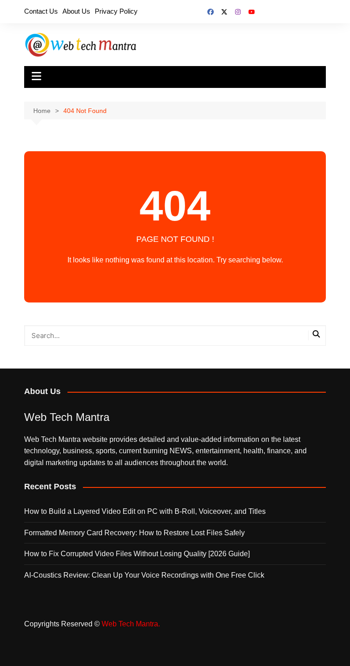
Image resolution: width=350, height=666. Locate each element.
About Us (76, 11)
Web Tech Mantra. (131, 624)
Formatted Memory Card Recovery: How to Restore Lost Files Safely (134, 533)
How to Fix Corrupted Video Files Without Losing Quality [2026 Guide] (137, 554)
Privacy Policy (116, 11)
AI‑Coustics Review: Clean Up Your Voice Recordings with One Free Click (144, 575)
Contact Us (41, 11)
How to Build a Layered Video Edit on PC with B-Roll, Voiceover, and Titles (145, 511)
